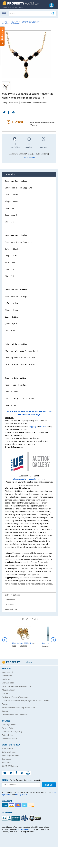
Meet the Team (8, 690)
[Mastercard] (18, 805)
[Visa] (12, 805)
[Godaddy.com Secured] (35, 818)
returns (43, 426)
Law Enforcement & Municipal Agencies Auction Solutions (26, 700)
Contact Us (6, 759)
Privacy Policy (8, 728)
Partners (6, 704)
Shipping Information (11, 755)
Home (4, 22)
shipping (32, 426)
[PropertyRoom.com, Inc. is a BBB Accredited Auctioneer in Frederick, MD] (11, 818)
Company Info (8, 672)
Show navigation (5, 13)
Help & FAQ (7, 762)
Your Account (7, 748)
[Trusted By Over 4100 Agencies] (24, 818)
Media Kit (6, 679)
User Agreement (9, 724)
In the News (7, 675)
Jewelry (15, 22)
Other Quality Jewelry (30, 22)
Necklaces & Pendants (11, 24)
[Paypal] (5, 805)
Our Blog (5, 693)
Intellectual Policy (9, 738)
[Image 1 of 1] (29, 55)
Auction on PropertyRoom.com (15, 697)
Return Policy (7, 735)
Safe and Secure (9, 752)
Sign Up (48, 785)
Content (2, 35)
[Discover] (31, 805)
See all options (29, 157)
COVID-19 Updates (10, 766)
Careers (5, 711)
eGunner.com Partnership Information (18, 707)
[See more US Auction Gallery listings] (29, 472)
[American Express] (25, 805)
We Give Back (8, 682)
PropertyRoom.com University (14, 714)
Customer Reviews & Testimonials (16, 686)
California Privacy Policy (12, 731)
